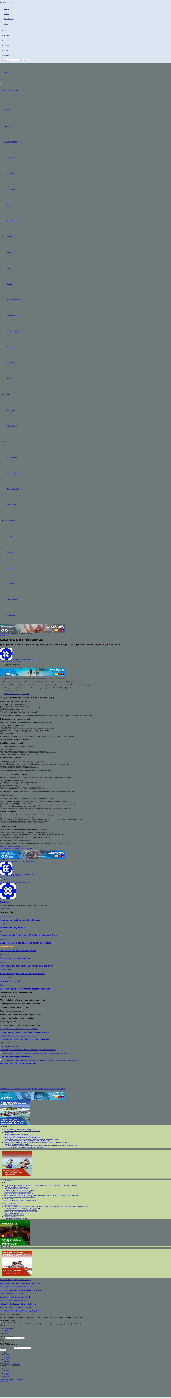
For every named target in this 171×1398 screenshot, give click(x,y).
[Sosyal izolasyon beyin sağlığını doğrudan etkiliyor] (41, 1309)
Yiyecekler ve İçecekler (13, 299)
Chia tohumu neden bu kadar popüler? (18, 950)
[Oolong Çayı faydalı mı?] (11, 1317)
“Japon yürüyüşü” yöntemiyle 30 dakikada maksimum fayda (28, 935)
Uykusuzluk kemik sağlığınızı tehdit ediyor (16, 1057)
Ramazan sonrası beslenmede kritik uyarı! (20, 920)
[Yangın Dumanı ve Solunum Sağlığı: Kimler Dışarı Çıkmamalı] (19, 1243)
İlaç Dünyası (10, 583)
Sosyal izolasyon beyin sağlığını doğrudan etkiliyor (19, 1310)
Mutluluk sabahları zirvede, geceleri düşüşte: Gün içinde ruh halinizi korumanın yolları (32, 1203)
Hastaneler (10, 552)
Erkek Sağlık (10, 173)
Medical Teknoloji (9, 19)
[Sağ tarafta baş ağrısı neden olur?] (14, 1327)
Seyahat (9, 378)
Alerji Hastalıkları (12, 457)
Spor (8, 268)
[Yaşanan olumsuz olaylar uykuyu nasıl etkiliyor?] (39, 1060)
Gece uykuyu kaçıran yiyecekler (15, 958)
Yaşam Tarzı (8, 236)
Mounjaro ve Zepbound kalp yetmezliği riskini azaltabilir (21, 1325)
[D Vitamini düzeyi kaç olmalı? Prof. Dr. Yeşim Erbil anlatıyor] (21, 1249)
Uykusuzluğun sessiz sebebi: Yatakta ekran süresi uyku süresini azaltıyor (27, 1050)
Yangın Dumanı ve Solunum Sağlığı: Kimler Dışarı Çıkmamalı (22, 1244)
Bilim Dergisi (16, 659)
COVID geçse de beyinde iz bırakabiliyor (16, 1301)
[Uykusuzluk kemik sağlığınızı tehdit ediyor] (35, 1053)
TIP (5, 441)
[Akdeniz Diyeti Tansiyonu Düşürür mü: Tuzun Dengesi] (8, 1312)
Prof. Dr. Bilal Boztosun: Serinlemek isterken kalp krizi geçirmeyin (24, 1261)
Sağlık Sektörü (10, 520)
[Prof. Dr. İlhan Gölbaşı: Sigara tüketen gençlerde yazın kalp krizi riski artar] (31, 1253)
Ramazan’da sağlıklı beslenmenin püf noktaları (22, 973)
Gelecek (7, 394)
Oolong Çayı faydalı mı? (11, 1318)
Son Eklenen (7, 1294)
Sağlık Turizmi (11, 615)
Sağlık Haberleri (10, 142)
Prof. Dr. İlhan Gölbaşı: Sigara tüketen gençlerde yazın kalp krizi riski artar (26, 1254)
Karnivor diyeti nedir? (10, 981)
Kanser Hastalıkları (12, 473)
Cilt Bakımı (10, 347)
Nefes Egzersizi (16, 861)
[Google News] (4, 879)
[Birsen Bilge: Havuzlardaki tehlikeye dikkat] (36, 1256)
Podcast (6, 24)
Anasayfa (6, 9)
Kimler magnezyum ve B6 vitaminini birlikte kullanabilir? (16, 848)
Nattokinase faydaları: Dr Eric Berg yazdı (16, 1248)
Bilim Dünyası (11, 410)
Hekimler (9, 568)
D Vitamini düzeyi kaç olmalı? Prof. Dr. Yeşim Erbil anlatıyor (22, 1251)
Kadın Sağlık (11, 157)
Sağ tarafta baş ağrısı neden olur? (14, 1328)
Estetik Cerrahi (11, 362)
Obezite (9, 205)
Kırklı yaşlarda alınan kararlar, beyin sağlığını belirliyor (26, 966)
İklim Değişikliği (12, 426)
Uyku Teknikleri (29, 861)
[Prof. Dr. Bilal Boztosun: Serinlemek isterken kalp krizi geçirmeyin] (41, 1259)
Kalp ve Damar (11, 504)
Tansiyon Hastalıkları (13, 489)
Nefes (9, 861)
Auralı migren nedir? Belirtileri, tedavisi (15, 1332)
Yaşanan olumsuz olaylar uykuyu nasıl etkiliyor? (18, 1064)
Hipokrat (6, 14)
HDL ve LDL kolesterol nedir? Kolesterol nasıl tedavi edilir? (22, 1322)
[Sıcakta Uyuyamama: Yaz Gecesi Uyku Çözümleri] (17, 1302)
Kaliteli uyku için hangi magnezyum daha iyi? (16, 694)
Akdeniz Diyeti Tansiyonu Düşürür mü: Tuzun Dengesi (20, 1314)
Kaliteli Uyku (4, 861)
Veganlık (9, 284)
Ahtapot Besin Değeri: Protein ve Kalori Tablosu (18, 1307)
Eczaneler (10, 536)
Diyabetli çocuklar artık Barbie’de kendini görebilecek (25, 943)
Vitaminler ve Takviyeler (14, 331)
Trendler (9, 252)
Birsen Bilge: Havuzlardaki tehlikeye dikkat (17, 1258)
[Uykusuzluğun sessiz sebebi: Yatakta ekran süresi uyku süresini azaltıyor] (10, 1046)
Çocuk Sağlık (11, 189)
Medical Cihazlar (12, 599)
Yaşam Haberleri (11, 221)
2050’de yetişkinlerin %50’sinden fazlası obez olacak (25, 989)
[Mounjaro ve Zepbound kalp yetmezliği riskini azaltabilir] (20, 1323)
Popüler (6, 1296)
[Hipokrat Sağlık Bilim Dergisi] (9, 90)
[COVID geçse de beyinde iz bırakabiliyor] (40, 1299)
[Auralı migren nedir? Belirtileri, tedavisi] (10, 1330)
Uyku (22, 861)
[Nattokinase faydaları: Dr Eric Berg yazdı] (10, 1246)
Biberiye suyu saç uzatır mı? (13, 927)
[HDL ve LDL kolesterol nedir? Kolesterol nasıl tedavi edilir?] (46, 1320)
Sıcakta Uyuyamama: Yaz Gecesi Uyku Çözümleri (19, 1304)
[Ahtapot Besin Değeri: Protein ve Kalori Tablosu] (17, 1305)
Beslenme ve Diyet (12, 315)
